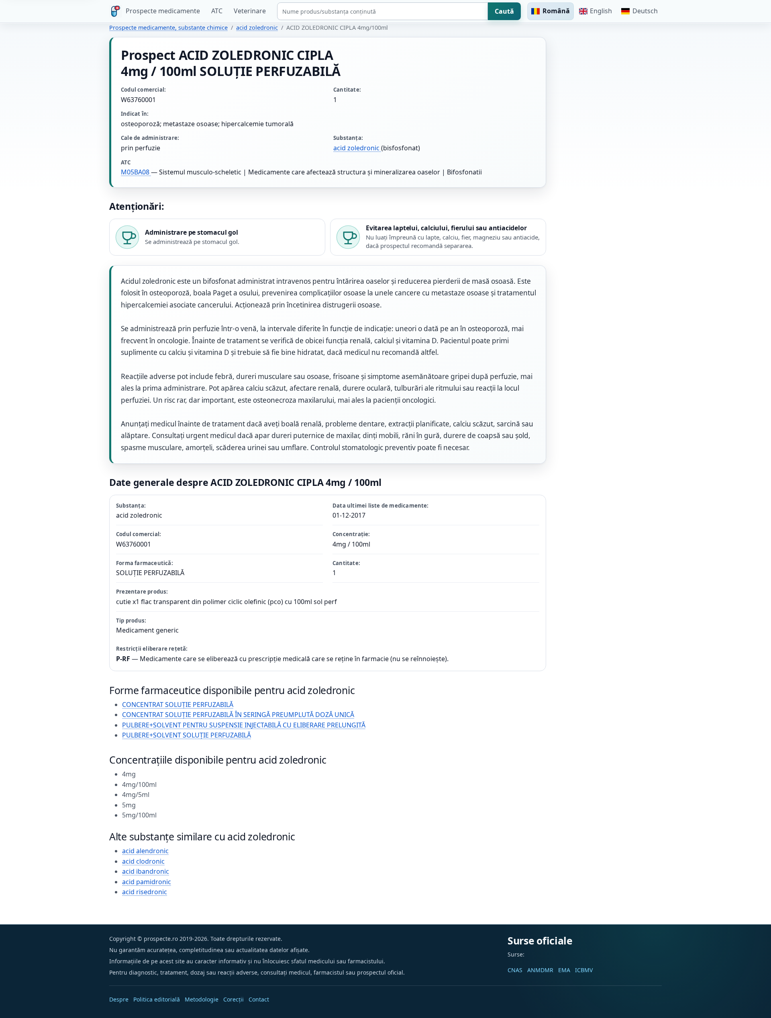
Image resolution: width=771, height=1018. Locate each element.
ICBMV (584, 970)
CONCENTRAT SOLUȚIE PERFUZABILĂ (177, 704)
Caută (504, 11)
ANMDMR (540, 970)
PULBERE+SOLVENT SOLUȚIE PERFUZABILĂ (186, 735)
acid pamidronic (146, 881)
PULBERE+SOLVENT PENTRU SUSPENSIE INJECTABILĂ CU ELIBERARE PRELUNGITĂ (243, 725)
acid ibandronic (145, 871)
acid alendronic (145, 850)
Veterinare (250, 10)
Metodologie (201, 999)
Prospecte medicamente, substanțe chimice (168, 27)
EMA (564, 970)
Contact (259, 999)
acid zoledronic (257, 27)
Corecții (233, 999)
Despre (118, 999)
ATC (216, 10)
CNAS (515, 970)
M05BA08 (136, 172)
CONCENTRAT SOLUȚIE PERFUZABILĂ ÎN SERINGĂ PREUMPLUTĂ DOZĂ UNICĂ (238, 714)
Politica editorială (156, 999)
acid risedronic (144, 891)
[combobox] (382, 11)
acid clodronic (143, 861)
